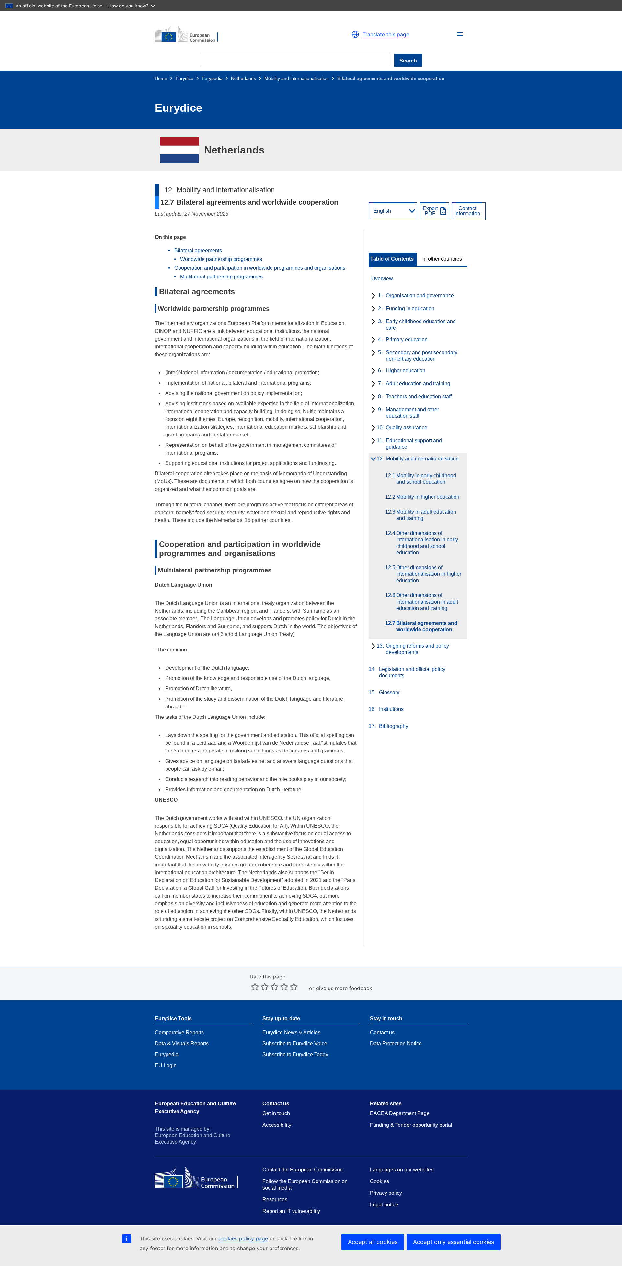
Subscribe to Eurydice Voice (294, 1043)
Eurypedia (212, 78)
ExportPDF (430, 211)
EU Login (166, 1065)
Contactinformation (467, 211)
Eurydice (184, 78)
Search (408, 60)
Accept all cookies (372, 1241)
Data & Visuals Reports (182, 1043)
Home (161, 78)
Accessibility (276, 1125)
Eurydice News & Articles (291, 1032)
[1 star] (255, 986)
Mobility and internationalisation (296, 78)
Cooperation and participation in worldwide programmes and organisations (259, 268)
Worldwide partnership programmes (221, 259)
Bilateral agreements (198, 250)
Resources (274, 1199)
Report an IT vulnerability (291, 1211)
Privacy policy (386, 1193)
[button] (460, 34)
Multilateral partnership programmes (221, 276)
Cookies (379, 1181)
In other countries (442, 259)
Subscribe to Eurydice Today (295, 1054)
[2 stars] (260, 986)
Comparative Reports (179, 1032)
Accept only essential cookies (453, 1241)
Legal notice (384, 1204)
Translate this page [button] (386, 34)
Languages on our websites (401, 1169)
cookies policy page (243, 1238)
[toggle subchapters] (372, 296)
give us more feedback (344, 988)
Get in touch (276, 1113)
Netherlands (243, 78)
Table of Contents (392, 259)
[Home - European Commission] (230, 34)
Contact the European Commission (302, 1169)
